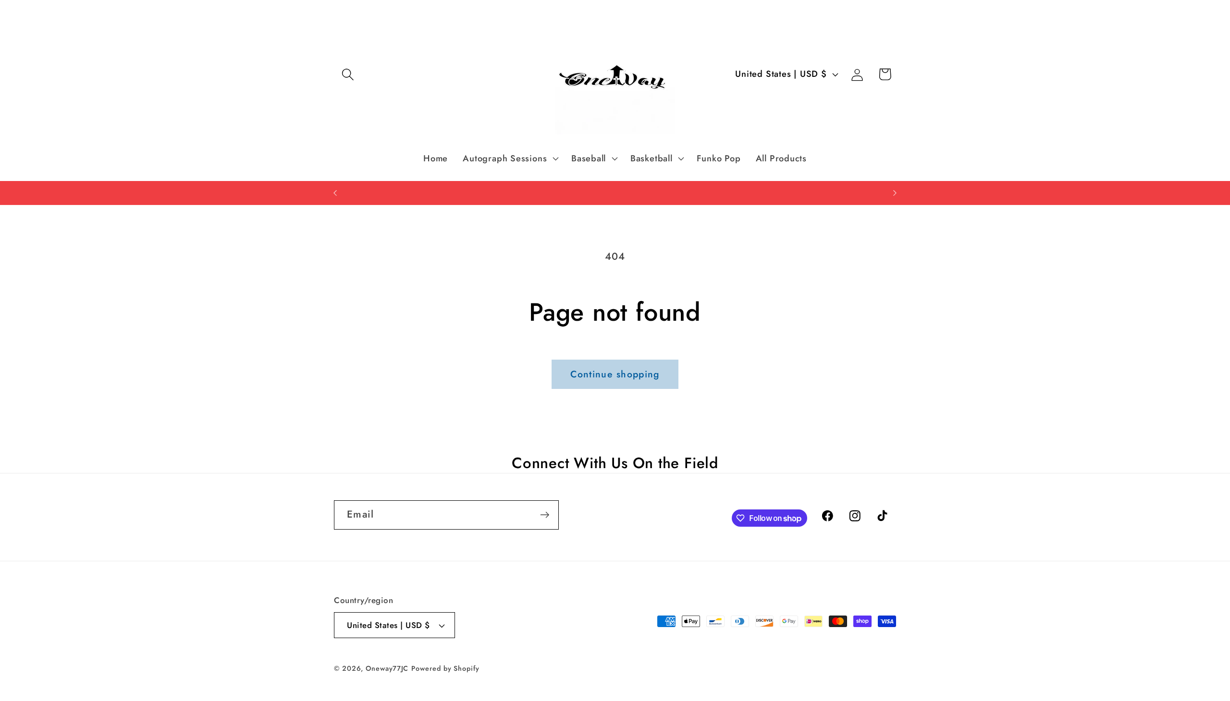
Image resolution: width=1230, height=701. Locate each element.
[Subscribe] (544, 515)
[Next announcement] (895, 193)
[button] (347, 74)
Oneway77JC (387, 668)
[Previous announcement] (335, 193)
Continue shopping (614, 374)
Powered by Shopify (445, 668)
